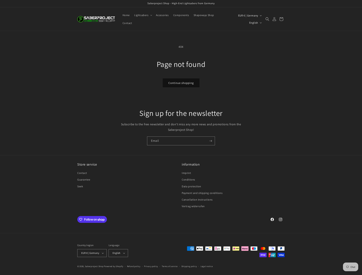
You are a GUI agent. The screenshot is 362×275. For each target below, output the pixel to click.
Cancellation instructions (197, 199)
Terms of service (170, 266)
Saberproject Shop (94, 266)
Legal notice (207, 266)
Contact (82, 173)
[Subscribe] (210, 140)
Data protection (191, 186)
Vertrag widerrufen (193, 206)
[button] (143, 15)
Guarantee (83, 179)
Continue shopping (181, 83)
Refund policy (133, 266)
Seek (80, 186)
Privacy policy (151, 266)
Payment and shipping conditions (202, 193)
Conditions (188, 179)
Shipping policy (189, 266)
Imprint (186, 173)
